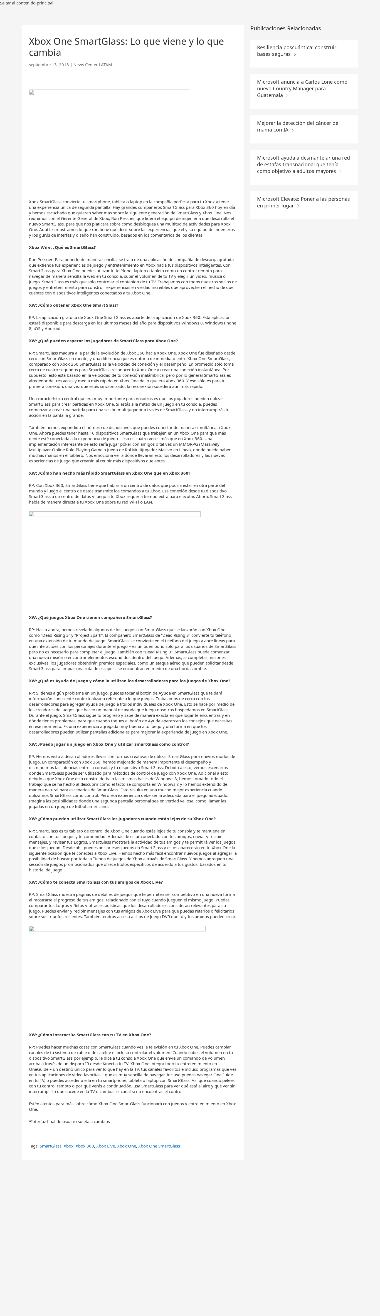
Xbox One (126, 1146)
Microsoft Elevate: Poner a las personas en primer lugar (303, 202)
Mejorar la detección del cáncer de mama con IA (297, 126)
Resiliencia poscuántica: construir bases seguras (296, 50)
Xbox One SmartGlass (159, 1146)
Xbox (68, 1146)
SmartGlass (50, 1146)
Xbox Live (105, 1146)
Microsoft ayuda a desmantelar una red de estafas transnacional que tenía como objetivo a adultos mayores (303, 164)
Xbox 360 (85, 1146)
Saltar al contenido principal (26, 3)
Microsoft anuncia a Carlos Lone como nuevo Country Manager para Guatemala (302, 88)
